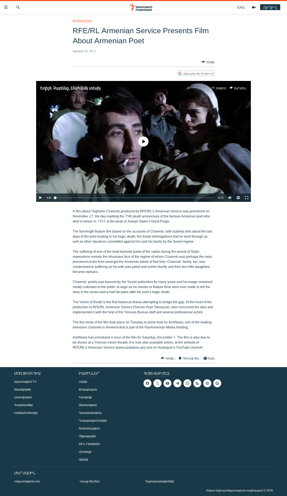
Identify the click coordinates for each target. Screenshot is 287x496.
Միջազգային (87, 436)
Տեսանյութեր (22, 389)
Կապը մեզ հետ (90, 481)
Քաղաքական (88, 389)
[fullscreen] (246, 197)
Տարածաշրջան (89, 428)
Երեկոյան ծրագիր (26, 412)
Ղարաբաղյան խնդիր (93, 420)
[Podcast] (207, 383)
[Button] (207, 61)
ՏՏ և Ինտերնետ (89, 444)
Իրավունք (85, 397)
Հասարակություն (90, 412)
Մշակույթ (85, 451)
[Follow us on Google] (217, 383)
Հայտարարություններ (159, 481)
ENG (241, 7)
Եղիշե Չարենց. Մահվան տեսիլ (70, 87)
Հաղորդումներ (23, 405)
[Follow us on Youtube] (167, 383)
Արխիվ (83, 459)
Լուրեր (83, 381)
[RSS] (197, 383)
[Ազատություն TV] (254, 7)
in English (82, 21)
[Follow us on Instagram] (187, 383)
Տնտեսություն (88, 405)
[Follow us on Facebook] (147, 383)
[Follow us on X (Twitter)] (157, 383)
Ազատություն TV (25, 381)
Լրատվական (23, 397)
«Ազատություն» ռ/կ (26, 481)
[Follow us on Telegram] (177, 383)
